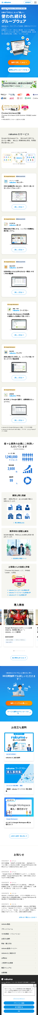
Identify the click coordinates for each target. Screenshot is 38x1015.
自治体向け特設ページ (19, 558)
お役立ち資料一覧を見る (18, 836)
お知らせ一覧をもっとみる (27, 917)
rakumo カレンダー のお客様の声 (19, 590)
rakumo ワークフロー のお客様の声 (20, 592)
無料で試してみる (18, 62)
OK (19, 1011)
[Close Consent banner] (35, 985)
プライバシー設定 (19, 1003)
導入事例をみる (19, 522)
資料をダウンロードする (18, 70)
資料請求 (28, 2)
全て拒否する (19, 1007)
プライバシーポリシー (19, 998)
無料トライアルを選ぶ (18, 703)
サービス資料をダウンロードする (18, 712)
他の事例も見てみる (18, 658)
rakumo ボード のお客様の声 (18, 595)
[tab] (13, 650)
